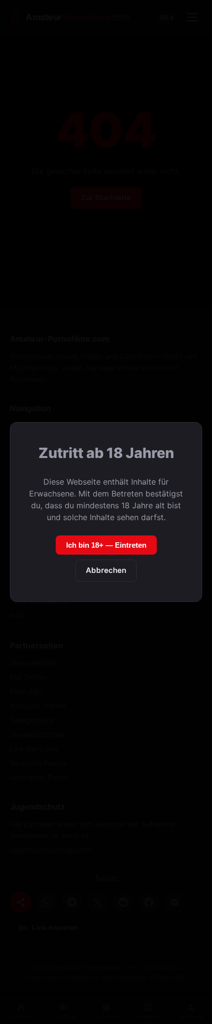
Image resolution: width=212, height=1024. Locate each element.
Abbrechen (106, 570)
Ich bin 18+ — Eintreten (106, 545)
